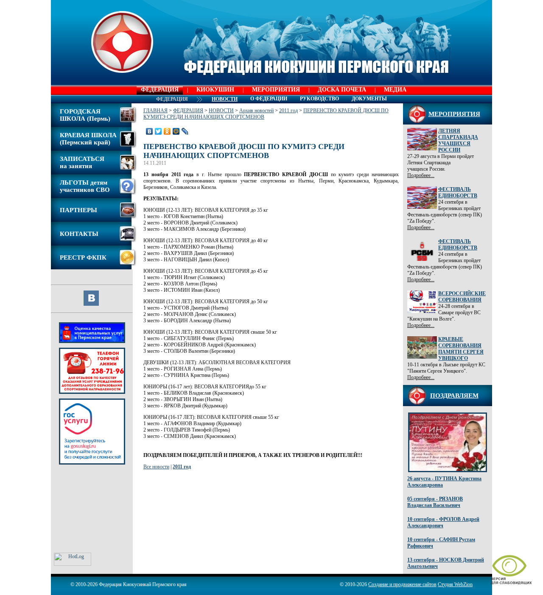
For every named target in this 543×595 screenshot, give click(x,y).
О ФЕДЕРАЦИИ (268, 99)
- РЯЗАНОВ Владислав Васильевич (435, 502)
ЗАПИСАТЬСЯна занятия (82, 162)
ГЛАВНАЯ (155, 110)
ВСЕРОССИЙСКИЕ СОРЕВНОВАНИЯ (462, 297)
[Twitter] (158, 131)
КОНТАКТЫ (79, 233)
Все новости (156, 467)
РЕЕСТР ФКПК (83, 257)
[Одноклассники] (167, 131)
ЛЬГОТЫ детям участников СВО (85, 186)
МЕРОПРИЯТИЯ (276, 89)
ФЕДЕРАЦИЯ (160, 89)
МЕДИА (395, 89)
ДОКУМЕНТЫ (369, 99)
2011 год (288, 110)
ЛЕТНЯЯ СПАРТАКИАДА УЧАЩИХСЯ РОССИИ (458, 140)
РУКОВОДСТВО (319, 99)
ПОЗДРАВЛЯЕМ (454, 395)
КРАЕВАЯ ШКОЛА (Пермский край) (88, 139)
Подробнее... (420, 175)
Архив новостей (256, 110)
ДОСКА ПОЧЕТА (342, 89)
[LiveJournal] (185, 131)
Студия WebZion (455, 584)
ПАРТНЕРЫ (78, 210)
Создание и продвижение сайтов (402, 584)
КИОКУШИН (215, 89)
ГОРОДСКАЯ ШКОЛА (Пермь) (85, 115)
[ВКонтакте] (149, 131)
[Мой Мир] (176, 131)
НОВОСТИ (221, 110)
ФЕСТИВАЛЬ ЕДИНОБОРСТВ (457, 192)
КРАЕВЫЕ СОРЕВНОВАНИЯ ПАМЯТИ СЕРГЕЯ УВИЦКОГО (461, 348)
